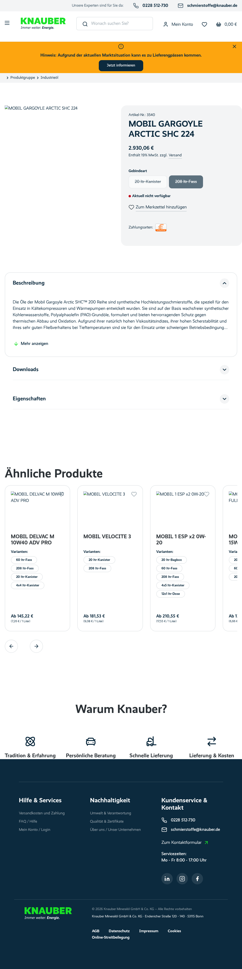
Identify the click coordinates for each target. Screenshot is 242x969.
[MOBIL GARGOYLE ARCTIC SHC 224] (58, 175)
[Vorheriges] (11, 646)
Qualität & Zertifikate (107, 822)
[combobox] (122, 23)
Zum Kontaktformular (181, 843)
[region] (58, 175)
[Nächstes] (36, 646)
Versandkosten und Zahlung (42, 813)
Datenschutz (119, 931)
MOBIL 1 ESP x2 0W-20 (181, 540)
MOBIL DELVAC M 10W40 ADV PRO (32, 540)
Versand (175, 155)
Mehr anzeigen (34, 344)
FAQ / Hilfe (28, 822)
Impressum (148, 931)
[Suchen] (84, 23)
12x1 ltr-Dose (170, 593)
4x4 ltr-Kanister (27, 585)
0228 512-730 (155, 6)
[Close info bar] (234, 46)
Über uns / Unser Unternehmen (115, 830)
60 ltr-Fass (24, 559)
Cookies (174, 931)
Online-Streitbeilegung (111, 938)
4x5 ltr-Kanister (172, 585)
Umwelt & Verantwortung (110, 813)
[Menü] (7, 24)
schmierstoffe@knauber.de (212, 6)
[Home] (48, 913)
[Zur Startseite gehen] (43, 24)
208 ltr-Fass (189, 183)
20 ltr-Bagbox (171, 559)
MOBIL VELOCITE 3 (107, 536)
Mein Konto (181, 24)
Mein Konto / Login (34, 830)
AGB (95, 931)
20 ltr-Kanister (151, 183)
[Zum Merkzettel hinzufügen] (61, 494)
